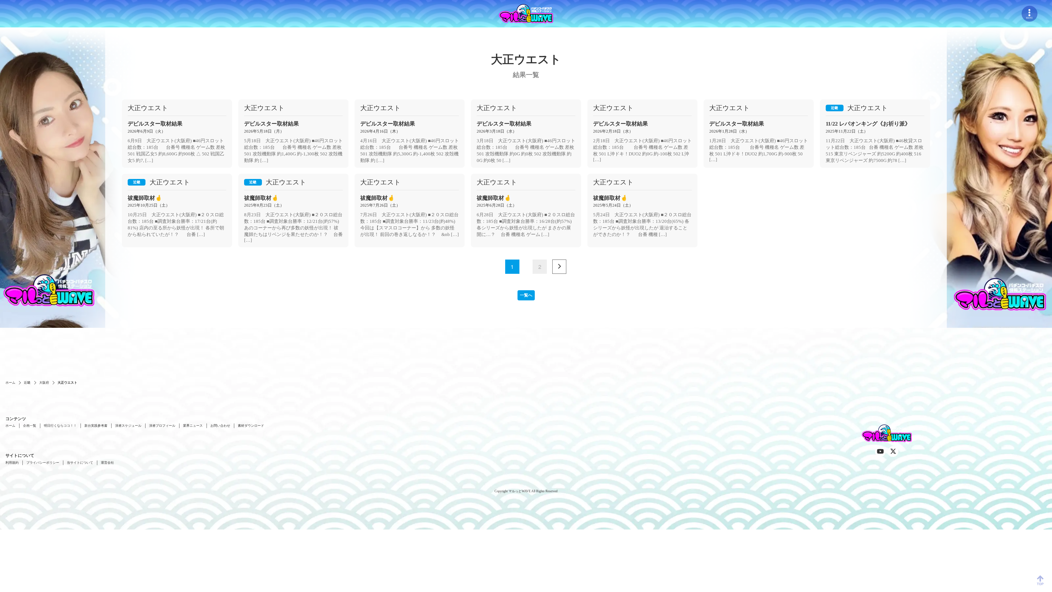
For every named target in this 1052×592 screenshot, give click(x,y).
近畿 (27, 383)
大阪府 (44, 383)
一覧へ (526, 295)
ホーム (10, 383)
